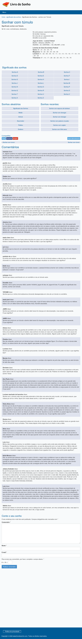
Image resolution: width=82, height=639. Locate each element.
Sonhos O (41, 87)
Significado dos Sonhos (20, 108)
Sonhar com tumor (9, 142)
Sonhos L (41, 83)
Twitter (4, 138)
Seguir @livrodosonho (74, 138)
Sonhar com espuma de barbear (59, 108)
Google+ (15, 138)
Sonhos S (67, 90)
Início (3, 17)
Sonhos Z (41, 98)
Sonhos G (15, 79)
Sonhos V (67, 94)
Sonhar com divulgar (59, 117)
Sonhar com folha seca (59, 129)
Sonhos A (15, 72)
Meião (20, 113)
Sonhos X (15, 98)
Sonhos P (67, 87)
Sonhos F (67, 76)
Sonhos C (67, 72)
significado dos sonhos (13, 17)
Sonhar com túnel (73, 142)
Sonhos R (41, 90)
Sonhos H (41, 79)
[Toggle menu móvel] (78, 12)
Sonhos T (15, 94)
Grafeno (20, 129)
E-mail (4, 552)
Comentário (6, 522)
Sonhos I (67, 79)
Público (20, 125)
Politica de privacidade (12, 631)
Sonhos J (15, 83)
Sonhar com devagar (59, 113)
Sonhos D (15, 76)
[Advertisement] (17, 43)
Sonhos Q (15, 90)
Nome (4, 545)
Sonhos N (15, 87)
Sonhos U (41, 94)
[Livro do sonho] (17, 4)
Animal (20, 117)
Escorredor (20, 121)
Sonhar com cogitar (59, 125)
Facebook (9, 138)
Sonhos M (67, 83)
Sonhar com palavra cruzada (59, 121)
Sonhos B (41, 72)
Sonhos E (41, 76)
